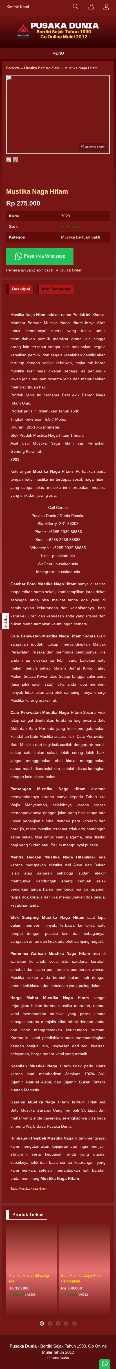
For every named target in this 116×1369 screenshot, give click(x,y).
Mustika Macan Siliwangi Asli (28, 1278)
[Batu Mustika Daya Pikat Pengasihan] (84, 1247)
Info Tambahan (56, 289)
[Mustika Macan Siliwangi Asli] (31, 1247)
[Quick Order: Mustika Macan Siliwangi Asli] (54, 1267)
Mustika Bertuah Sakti (80, 237)
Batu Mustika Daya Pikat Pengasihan (81, 1278)
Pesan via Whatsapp (44, 256)
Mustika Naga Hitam (32, 1188)
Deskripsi (21, 289)
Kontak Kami (17, 7)
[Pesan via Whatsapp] (91, 7)
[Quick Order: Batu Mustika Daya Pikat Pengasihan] (106, 1267)
